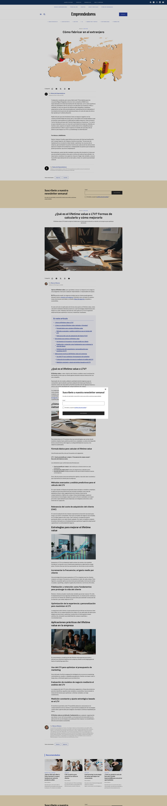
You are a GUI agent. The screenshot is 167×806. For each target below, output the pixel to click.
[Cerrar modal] (105, 389)
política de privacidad (80, 407)
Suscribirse (83, 413)
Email (64, 400)
